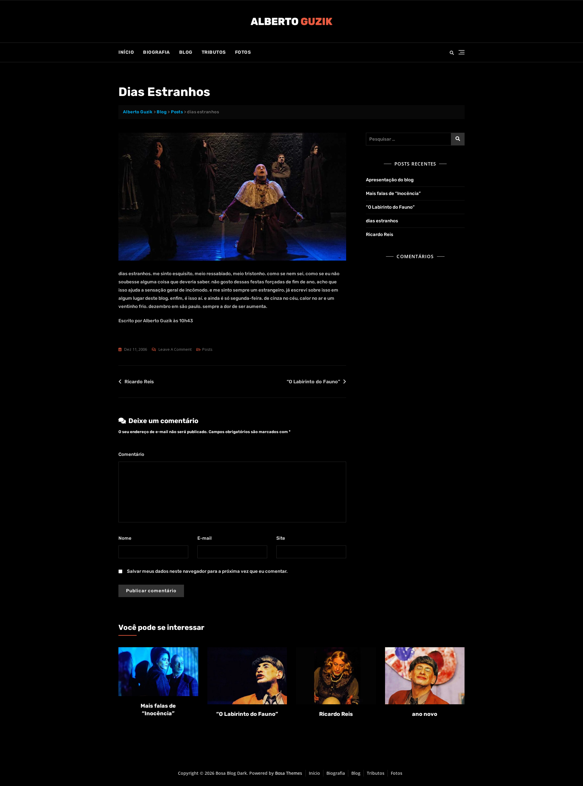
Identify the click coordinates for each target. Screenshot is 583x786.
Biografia (156, 52)
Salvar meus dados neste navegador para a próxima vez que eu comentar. (207, 571)
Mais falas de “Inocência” (393, 193)
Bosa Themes (288, 773)
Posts (207, 349)
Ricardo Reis (139, 381)
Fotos (243, 52)
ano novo (424, 714)
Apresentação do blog (390, 180)
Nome (126, 538)
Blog (186, 52)
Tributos (214, 52)
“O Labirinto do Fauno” (313, 381)
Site (280, 538)
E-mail (206, 538)
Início (126, 52)
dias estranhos (382, 221)
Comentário (132, 454)
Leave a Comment (175, 349)
